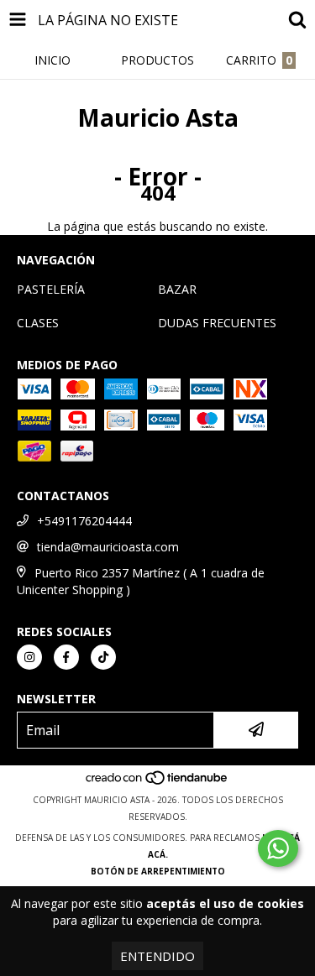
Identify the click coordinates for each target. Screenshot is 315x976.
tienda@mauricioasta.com (108, 547)
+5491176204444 (84, 521)
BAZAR (177, 289)
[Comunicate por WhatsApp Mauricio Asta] (278, 848)
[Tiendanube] (157, 783)
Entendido (157, 955)
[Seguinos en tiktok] (103, 657)
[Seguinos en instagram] (29, 657)
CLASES (38, 323)
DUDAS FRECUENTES (217, 323)
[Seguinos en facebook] (66, 657)
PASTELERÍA (51, 289)
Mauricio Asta (158, 117)
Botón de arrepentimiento (158, 871)
